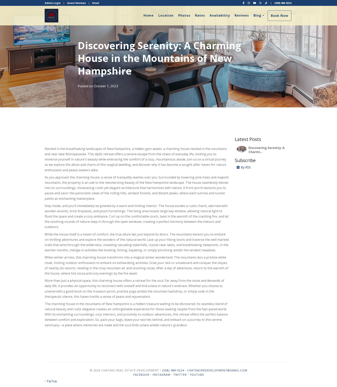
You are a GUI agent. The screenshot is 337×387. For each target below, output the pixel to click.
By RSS (246, 167)
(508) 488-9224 (282, 3)
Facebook (141, 374)
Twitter (180, 374)
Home (149, 15)
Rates (200, 15)
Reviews (242, 15)
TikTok (51, 381)
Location (166, 15)
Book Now (279, 15)
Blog (257, 15)
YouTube (197, 374)
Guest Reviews (76, 3)
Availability (220, 15)
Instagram (161, 374)
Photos (184, 15)
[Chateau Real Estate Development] (106, 15)
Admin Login (53, 3)
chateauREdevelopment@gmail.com (217, 370)
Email (95, 3)
